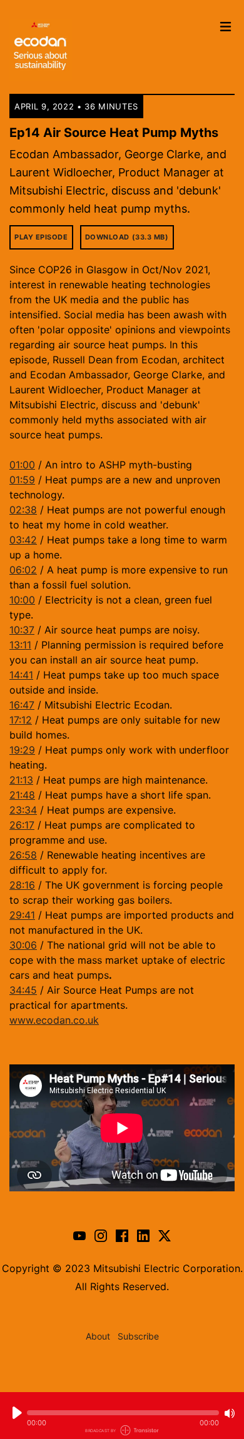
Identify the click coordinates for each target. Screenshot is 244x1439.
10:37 (21, 630)
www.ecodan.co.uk (54, 1020)
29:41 (22, 915)
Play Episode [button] (41, 237)
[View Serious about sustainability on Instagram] (100, 1235)
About (98, 1336)
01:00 (22, 464)
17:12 (20, 720)
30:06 (23, 945)
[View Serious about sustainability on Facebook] (122, 1235)
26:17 (21, 825)
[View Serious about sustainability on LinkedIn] (143, 1235)
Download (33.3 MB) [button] (127, 237)
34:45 (23, 990)
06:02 (23, 569)
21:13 (21, 780)
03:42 (23, 539)
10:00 (22, 599)
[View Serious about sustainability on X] (164, 1235)
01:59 (22, 479)
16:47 (21, 705)
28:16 (22, 885)
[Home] (110, 50)
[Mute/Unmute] (230, 1413)
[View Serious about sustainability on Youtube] (79, 1235)
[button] (123, 1412)
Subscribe (138, 1336)
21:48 (22, 795)
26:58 (23, 855)
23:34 (23, 810)
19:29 (22, 750)
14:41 (21, 675)
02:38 (23, 509)
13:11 (20, 645)
